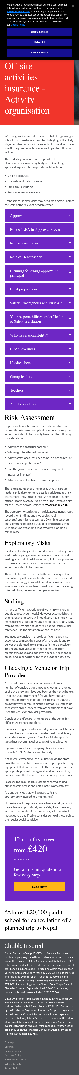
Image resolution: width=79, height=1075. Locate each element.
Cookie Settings (39, 32)
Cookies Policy (13, 1055)
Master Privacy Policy (18, 11)
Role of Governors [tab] (24, 243)
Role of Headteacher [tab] (26, 256)
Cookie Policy (18, 24)
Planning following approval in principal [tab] (34, 273)
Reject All (39, 42)
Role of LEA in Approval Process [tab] (36, 229)
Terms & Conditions (16, 1059)
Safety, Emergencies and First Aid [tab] (36, 302)
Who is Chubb (13, 1063)
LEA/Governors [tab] (22, 348)
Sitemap (9, 1042)
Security (9, 1046)
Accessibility (12, 1068)
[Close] (73, 6)
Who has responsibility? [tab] (29, 335)
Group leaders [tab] (21, 376)
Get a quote (39, 886)
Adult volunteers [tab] (23, 404)
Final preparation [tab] (23, 289)
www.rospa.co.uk (56, 504)
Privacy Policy (13, 1050)
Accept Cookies (39, 52)
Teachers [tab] (17, 390)
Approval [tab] (17, 215)
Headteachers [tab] (20, 362)
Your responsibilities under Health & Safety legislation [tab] (37, 319)
